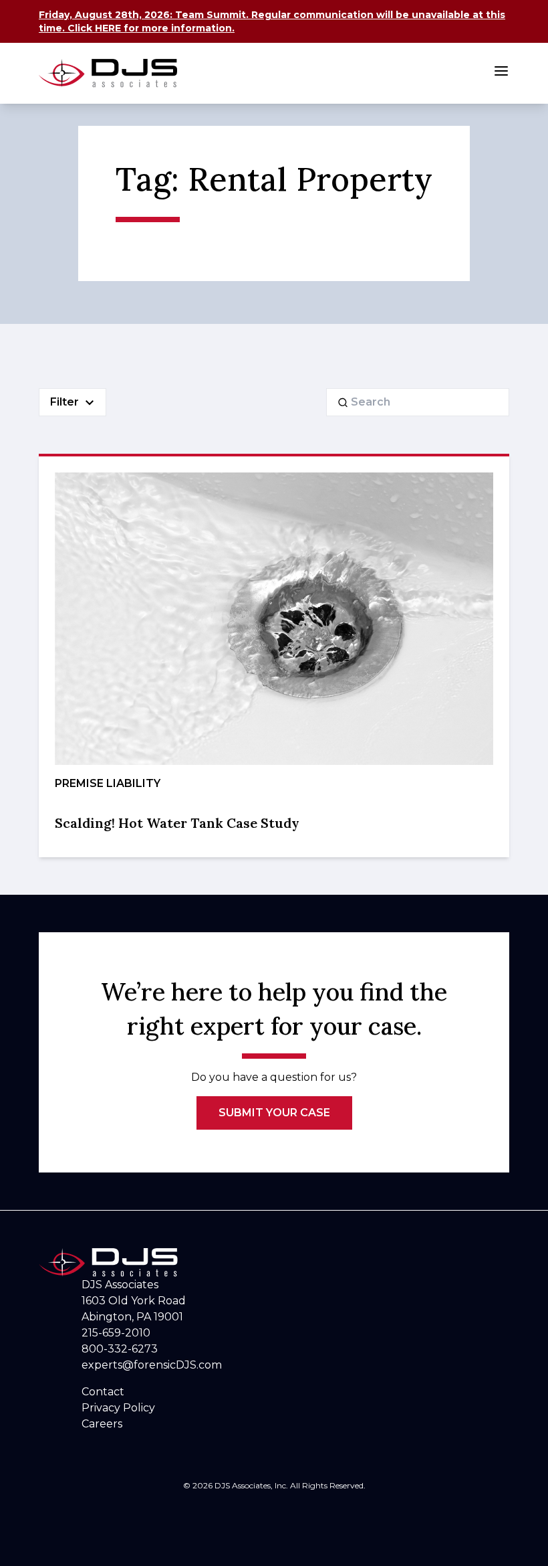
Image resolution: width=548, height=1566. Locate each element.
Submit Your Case (274, 1112)
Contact (103, 1391)
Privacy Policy (118, 1407)
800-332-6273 (120, 1348)
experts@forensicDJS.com (152, 1365)
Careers (102, 1423)
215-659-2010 (116, 1332)
